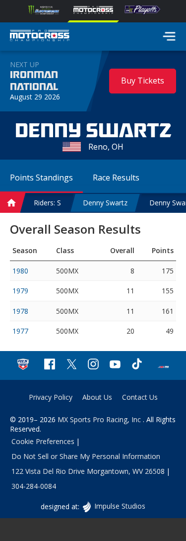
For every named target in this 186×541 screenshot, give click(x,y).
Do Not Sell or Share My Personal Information (85, 456)
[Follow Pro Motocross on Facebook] (50, 365)
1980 (20, 270)
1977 (20, 331)
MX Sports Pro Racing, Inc (100, 419)
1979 (20, 290)
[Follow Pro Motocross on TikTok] (137, 365)
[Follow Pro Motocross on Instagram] (93, 365)
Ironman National (34, 81)
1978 (20, 311)
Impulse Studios (119, 506)
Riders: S (47, 202)
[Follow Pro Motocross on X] (71, 365)
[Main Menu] (169, 36)
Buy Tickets (142, 80)
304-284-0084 (33, 486)
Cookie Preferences (42, 441)
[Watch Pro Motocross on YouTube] (115, 365)
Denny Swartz (105, 202)
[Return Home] (39, 36)
